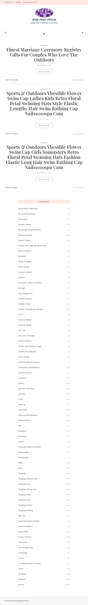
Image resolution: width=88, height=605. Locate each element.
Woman (44, 45)
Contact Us (9, 2)
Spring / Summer (24, 537)
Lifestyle (21, 394)
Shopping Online (24, 494)
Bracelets (22, 256)
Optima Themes (23, 601)
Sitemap (18, 2)
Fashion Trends (24, 304)
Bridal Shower (23, 267)
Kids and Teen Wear (26, 388)
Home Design (23, 357)
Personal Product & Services (29, 447)
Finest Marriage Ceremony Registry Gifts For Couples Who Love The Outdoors (44, 54)
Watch (20, 568)
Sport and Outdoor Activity (28, 521)
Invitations (22, 378)
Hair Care (22, 330)
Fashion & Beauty (25, 298)
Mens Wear (22, 410)
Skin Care (21, 516)
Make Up (21, 404)
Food (20, 314)
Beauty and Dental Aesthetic (29, 230)
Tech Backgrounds (25, 547)
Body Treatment (25, 251)
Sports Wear (23, 531)
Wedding (21, 574)
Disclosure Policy (30, 2)
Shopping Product (25, 505)
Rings (20, 463)
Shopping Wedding (25, 510)
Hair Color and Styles (26, 335)
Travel (20, 558)
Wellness (21, 579)
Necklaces (22, 431)
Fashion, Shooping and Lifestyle (30, 309)
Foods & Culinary (25, 320)
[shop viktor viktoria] (44, 16)
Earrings (21, 288)
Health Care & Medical (27, 351)
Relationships (23, 452)
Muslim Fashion (24, 420)
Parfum (21, 441)
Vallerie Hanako (11, 80)
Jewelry (21, 383)
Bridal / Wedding (24, 261)
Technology (23, 553)
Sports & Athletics (25, 526)
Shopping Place (24, 500)
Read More (44, 72)
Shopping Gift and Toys (27, 489)
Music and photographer (28, 415)
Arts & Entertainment (26, 214)
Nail (19, 425)
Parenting (22, 436)
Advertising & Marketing (27, 208)
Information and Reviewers (29, 367)
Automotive (23, 219)
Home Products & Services (29, 362)
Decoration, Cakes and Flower (30, 282)
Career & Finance (25, 272)
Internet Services (25, 373)
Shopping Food (24, 484)
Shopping (22, 473)
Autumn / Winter (24, 224)
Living (20, 399)
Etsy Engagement (25, 293)
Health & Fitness (25, 341)
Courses (21, 277)
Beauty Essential (25, 235)
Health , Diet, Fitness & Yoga (29, 346)
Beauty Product (24, 240)
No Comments (78, 80)
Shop (20, 468)
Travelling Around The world (29, 563)
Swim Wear (22, 542)
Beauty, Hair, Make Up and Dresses (32, 245)
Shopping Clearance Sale (27, 478)
